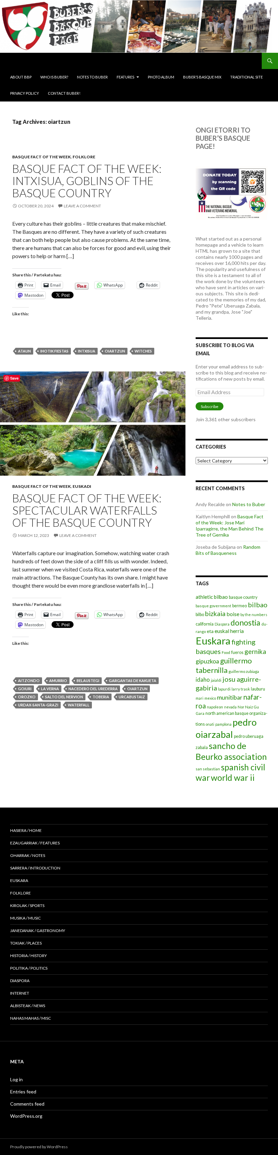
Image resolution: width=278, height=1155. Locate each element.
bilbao (257, 605)
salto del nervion (64, 697)
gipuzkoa (207, 661)
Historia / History (28, 955)
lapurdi (224, 689)
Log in (16, 1079)
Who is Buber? (54, 77)
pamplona (223, 724)
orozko (27, 697)
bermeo (239, 605)
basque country (243, 597)
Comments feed (27, 1104)
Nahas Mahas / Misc (30, 1018)
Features (125, 77)
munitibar (229, 697)
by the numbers (253, 614)
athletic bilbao (212, 597)
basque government (213, 606)
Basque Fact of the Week (41, 156)
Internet (19, 993)
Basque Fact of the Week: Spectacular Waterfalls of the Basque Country (86, 510)
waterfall (79, 705)
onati (210, 724)
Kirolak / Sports (27, 905)
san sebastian (208, 769)
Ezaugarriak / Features (35, 842)
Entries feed (23, 1091)
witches (143, 351)
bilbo (200, 614)
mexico (210, 698)
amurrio (58, 680)
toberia (101, 697)
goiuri (25, 688)
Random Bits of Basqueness (228, 550)
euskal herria (229, 631)
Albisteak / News (27, 1005)
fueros (237, 652)
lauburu (258, 689)
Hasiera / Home (26, 830)
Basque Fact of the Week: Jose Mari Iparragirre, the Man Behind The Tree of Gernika (229, 526)
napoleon (215, 707)
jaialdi (216, 680)
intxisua (86, 351)
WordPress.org (26, 1116)
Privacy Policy (24, 93)
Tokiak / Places (26, 943)
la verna (50, 688)
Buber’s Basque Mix (202, 77)
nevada (230, 707)
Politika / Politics (28, 968)
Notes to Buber (92, 77)
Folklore (84, 156)
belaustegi (88, 680)
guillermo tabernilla (224, 665)
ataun (24, 351)
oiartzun (115, 351)
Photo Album (161, 77)
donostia (245, 622)
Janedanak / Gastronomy (37, 930)
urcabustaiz (132, 697)
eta (210, 631)
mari (199, 698)
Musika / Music (25, 918)
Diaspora (222, 624)
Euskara (213, 641)
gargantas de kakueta (132, 680)
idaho (203, 679)
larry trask (241, 689)
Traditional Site (246, 77)
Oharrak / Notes (27, 855)
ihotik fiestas (54, 351)
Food (226, 652)
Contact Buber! (64, 93)
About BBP (21, 77)
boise (232, 614)
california (205, 624)
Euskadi (82, 486)
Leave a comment (82, 205)
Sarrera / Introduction (35, 867)
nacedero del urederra (93, 688)
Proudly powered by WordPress (39, 1146)
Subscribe (209, 406)
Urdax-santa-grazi (38, 705)
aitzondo (29, 680)
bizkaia (215, 613)
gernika (255, 651)
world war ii (233, 778)
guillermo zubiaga (244, 671)
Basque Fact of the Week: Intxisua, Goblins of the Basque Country (86, 181)
